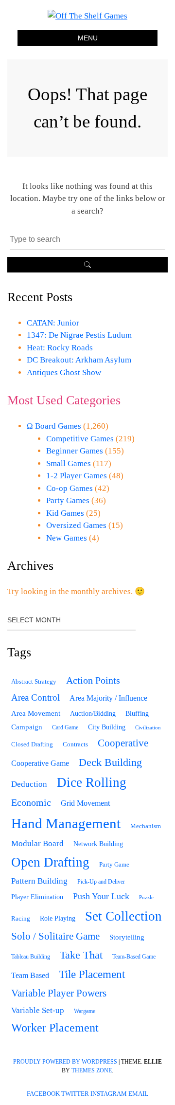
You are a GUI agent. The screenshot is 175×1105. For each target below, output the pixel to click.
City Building (106, 727)
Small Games (68, 463)
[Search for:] (87, 239)
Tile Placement (92, 974)
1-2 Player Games (76, 475)
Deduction (29, 784)
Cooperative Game (40, 763)
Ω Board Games (54, 426)
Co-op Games (69, 488)
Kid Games (65, 513)
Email (138, 1093)
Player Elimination (37, 897)
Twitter (75, 1093)
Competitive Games (80, 438)
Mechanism (145, 826)
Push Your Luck (101, 896)
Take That (81, 955)
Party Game (114, 864)
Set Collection (123, 916)
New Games (66, 538)
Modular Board (37, 843)
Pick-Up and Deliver (101, 881)
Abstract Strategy (33, 681)
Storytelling (126, 937)
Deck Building (110, 762)
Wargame (84, 1011)
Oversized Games (76, 525)
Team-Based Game (134, 957)
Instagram (108, 1093)
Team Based (30, 975)
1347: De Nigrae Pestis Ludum (79, 335)
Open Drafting (50, 862)
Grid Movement (85, 803)
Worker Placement (55, 1027)
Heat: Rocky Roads (60, 347)
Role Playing (57, 918)
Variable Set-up (37, 1010)
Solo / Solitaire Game (55, 936)
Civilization (148, 727)
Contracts (75, 744)
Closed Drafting (32, 744)
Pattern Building (39, 881)
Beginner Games (74, 450)
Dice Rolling (91, 782)
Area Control (35, 697)
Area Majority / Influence (108, 698)
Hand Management (66, 823)
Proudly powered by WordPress (65, 1061)
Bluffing (137, 713)
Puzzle (146, 897)
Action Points (93, 680)
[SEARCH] (87, 264)
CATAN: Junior (53, 322)
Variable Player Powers (58, 993)
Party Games (67, 500)
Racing (20, 918)
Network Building (98, 844)
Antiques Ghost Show (64, 372)
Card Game (65, 728)
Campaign (26, 727)
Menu (88, 38)
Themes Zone (91, 1070)
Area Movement (35, 713)
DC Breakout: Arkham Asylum (79, 359)
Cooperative (123, 743)
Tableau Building (30, 956)
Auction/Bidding (93, 713)
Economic (31, 802)
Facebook (43, 1093)
